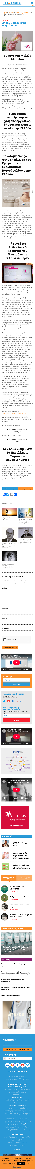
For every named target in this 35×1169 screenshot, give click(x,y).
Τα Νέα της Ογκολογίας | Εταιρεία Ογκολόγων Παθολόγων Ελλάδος (12, 4)
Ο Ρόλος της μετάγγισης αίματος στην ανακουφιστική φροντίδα (22, 866)
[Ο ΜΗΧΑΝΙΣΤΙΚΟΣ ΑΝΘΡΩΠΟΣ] (4, 889)
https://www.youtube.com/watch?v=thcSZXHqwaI (17, 440)
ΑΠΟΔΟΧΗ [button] (21, 1163)
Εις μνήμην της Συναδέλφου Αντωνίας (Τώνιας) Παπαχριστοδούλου (8, 565)
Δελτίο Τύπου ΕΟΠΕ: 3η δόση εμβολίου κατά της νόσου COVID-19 (15, 949)
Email (4, 618)
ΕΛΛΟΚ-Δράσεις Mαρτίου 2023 (10, 995)
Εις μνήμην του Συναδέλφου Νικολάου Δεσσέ (21, 843)
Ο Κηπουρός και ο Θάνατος (20, 897)
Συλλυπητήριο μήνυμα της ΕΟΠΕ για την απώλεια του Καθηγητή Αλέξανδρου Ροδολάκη (25, 542)
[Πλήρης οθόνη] (30, 669)
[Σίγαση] (27, 669)
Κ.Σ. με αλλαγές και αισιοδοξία (7, 518)
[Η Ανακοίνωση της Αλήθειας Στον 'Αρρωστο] (4, 917)
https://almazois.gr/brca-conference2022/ (14, 413)
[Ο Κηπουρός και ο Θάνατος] (4, 898)
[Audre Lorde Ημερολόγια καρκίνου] (4, 907)
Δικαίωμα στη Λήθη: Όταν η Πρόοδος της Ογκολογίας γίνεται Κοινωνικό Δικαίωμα (25, 521)
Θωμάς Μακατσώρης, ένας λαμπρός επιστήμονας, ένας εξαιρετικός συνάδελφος (9, 546)
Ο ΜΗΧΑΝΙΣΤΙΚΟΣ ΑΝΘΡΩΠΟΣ (17, 888)
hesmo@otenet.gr (19, 1142)
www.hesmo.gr (20, 1145)
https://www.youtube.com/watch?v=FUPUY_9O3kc (17, 430)
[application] (16, 662)
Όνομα (5, 609)
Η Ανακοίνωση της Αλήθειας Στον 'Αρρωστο (21, 916)
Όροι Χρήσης (17, 1149)
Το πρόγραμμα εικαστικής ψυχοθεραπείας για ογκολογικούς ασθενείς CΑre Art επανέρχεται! (16, 973)
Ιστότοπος (5, 628)
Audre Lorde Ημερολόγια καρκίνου (19, 906)
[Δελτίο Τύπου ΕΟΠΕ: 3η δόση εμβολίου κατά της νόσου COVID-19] (16, 943)
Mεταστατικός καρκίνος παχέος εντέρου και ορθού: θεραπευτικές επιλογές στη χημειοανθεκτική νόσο (21, 855)
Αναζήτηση (8, 676)
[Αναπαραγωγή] (3, 669)
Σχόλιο (5, 588)
